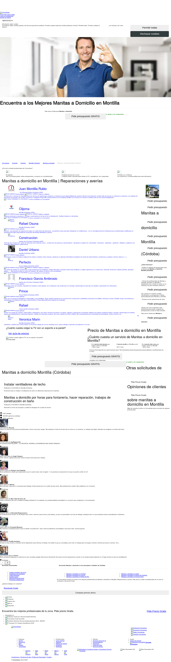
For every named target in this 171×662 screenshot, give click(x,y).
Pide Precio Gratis (138, 382)
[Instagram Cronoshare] (139, 628)
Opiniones (96, 643)
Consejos (59, 645)
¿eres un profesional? (6, 16)
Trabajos (58, 642)
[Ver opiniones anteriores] (2, 563)
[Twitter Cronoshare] (138, 632)
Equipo (21, 640)
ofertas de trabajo (5, 17)
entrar (2, 14)
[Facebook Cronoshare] (139, 630)
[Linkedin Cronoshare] (138, 634)
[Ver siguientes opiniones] (7, 563)
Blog (20, 643)
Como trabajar (60, 640)
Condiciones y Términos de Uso (21, 657)
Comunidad (22, 646)
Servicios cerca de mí (99, 640)
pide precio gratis (9, 14)
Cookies (49, 657)
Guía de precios (98, 646)
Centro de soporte (135, 640)
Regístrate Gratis (11, 588)
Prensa (21, 645)
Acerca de (22, 642)
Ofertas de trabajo (61, 643)
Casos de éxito (97, 645)
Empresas (59, 646)
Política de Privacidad (39, 657)
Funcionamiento (98, 642)
